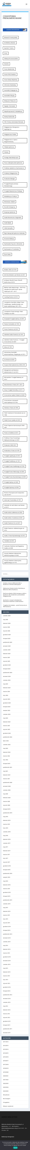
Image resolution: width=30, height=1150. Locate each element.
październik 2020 (7, 782)
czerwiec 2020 (6, 790)
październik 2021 (7, 767)
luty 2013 (5, 979)
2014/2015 (5, 1053)
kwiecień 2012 (6, 1010)
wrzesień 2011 (7, 1032)
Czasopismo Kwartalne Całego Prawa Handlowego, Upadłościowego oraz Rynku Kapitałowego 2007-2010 (14, 304)
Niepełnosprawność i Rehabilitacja (13, 111)
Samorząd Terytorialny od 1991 (12, 500)
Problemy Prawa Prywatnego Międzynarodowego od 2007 (12, 439)
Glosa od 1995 (8, 347)
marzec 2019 (6, 824)
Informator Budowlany (10, 85)
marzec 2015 (6, 915)
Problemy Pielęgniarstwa (10, 173)
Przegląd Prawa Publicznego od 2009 (14, 471)
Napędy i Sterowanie (9, 106)
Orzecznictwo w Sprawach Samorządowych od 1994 (11, 401)
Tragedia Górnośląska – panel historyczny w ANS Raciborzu (15, 605)
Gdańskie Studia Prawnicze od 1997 (13, 334)
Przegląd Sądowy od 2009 (11, 482)
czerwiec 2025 (6, 650)
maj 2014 (5, 945)
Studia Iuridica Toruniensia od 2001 (13, 517)
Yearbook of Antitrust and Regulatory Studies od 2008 (14, 547)
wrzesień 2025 (7, 646)
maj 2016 (5, 881)
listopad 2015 (6, 896)
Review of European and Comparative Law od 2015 (14, 493)
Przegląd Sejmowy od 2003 (11, 487)
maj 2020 (5, 794)
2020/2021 (5, 1076)
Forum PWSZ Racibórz (10, 74)
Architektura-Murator (9, 42)
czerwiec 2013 (6, 964)
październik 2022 (7, 737)
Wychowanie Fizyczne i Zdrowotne (13, 244)
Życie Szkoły (7, 254)
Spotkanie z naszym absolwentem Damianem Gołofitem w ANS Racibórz (13, 600)
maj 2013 (5, 968)
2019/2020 (5, 1072)
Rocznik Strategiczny (9, 207)
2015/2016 (5, 1057)
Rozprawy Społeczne (9, 212)
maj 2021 (5, 771)
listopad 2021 (6, 763)
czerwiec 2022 (6, 744)
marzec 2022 (6, 756)
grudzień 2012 (7, 987)
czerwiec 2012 (6, 1002)
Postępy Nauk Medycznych (11, 157)
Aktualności (6, 1095)
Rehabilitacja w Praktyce (10, 196)
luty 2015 (5, 919)
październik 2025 (7, 642)
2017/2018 (5, 1064)
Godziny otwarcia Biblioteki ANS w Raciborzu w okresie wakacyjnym (12, 583)
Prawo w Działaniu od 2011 (11, 432)
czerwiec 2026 (6, 615)
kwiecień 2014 (6, 949)
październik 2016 (7, 873)
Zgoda (15, 1147)
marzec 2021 (6, 778)
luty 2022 (5, 759)
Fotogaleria (6, 1102)
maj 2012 (5, 1006)
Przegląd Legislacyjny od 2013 (12, 455)
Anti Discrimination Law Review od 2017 (14, 275)
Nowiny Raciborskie (9, 116)
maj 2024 (5, 684)
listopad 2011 (6, 1025)
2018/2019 (5, 1068)
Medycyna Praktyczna (10, 101)
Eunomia (6, 64)
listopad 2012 (6, 991)
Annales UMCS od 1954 (10, 269)
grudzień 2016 (7, 866)
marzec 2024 (6, 691)
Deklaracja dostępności (8, 1136)
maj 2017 (5, 847)
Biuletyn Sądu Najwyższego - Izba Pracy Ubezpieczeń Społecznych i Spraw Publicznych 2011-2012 (14, 289)
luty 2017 (5, 858)
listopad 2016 (6, 869)
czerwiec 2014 (6, 941)
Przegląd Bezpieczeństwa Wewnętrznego (11, 185)
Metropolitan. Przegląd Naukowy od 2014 (13, 378)
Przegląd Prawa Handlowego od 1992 (14, 466)
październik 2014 (7, 934)
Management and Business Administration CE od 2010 (11, 371)
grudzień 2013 (7, 957)
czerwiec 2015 (6, 904)
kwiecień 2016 (6, 885)
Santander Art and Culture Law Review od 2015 (14, 506)
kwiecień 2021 (6, 775)
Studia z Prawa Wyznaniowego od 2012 (14, 535)
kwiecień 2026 (6, 623)
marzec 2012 (6, 1013)
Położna (6, 152)
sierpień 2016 (6, 877)
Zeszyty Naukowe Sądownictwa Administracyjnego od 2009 (12, 554)
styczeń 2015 (6, 922)
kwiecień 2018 (6, 839)
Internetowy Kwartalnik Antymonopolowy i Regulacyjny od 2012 (14, 353)
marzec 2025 (6, 657)
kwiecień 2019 (6, 820)
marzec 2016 (6, 888)
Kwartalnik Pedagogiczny (10, 90)
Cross (5, 53)
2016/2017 (5, 1060)
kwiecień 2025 (6, 653)
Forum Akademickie (9, 69)
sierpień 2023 (6, 710)
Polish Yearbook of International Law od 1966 (14, 414)
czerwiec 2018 (6, 831)
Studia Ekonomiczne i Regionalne (12, 217)
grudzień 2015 (7, 892)
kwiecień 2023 (6, 722)
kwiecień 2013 (6, 972)
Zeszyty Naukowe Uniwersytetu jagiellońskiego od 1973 (12, 561)
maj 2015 (5, 907)
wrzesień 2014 (7, 938)
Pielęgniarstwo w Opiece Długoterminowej (10, 140)
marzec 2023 (6, 725)
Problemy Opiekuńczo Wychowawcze (14, 168)
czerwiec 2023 (6, 714)
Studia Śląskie (7, 222)
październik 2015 (7, 900)
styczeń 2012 (6, 1017)
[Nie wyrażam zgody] (28, 1145)
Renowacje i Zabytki (9, 201)
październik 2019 (7, 813)
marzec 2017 (6, 854)
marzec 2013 (6, 976)
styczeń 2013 (6, 983)
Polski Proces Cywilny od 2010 (12, 420)
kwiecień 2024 (6, 687)
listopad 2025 (6, 638)
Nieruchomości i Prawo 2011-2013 (13, 384)
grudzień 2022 (7, 733)
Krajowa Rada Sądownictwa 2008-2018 (14, 365)
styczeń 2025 (6, 661)
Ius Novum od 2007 (9, 359)
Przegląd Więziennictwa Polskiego (13, 191)
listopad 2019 (6, 809)
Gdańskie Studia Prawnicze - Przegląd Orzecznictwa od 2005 (14, 341)
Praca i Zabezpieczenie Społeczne (13, 162)
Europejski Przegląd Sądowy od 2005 (14, 318)
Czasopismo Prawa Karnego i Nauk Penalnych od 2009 (13, 312)
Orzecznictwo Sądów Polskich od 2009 (14, 395)
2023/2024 (5, 1087)
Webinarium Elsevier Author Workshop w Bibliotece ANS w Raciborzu (14, 589)
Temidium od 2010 (9, 541)
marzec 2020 (6, 801)
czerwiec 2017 (6, 843)
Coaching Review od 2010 (11, 297)
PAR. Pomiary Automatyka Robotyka (13, 122)
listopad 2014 (6, 930)
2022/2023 (5, 1083)
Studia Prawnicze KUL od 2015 (12, 523)
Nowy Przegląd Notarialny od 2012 (13, 390)
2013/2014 (5, 1049)
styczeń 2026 (6, 631)
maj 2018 (5, 835)
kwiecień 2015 (6, 911)
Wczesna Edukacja (9, 238)
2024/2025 (5, 1091)
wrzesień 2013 (7, 960)
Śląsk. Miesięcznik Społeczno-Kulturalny (14, 233)
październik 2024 (7, 672)
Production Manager (9, 178)
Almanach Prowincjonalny (10, 37)
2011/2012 (5, 1041)
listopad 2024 (6, 668)
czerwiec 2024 (6, 680)
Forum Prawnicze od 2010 (11, 329)
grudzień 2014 (7, 926)
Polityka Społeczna (9, 147)
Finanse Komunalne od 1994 (11, 324)
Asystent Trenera (9, 48)
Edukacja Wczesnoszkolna (11, 58)
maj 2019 (5, 816)
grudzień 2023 (7, 703)
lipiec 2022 (6, 741)
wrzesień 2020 (7, 786)
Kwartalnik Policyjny (9, 95)
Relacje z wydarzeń (8, 1106)
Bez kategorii (6, 1098)
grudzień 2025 (7, 634)
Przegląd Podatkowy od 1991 (12, 461)
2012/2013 (5, 1045)
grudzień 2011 (7, 1021)
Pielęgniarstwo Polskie (10, 134)
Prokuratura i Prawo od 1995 (12, 450)
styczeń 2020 (6, 805)
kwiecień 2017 (6, 850)
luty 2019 (5, 828)
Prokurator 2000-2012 (10, 445)
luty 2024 (5, 695)
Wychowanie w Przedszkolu (11, 249)
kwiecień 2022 (6, 752)
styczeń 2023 (6, 729)
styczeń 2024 (6, 699)
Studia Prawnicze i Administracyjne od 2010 (14, 529)
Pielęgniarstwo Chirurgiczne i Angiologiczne (11, 128)
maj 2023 (5, 718)
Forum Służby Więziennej (10, 79)
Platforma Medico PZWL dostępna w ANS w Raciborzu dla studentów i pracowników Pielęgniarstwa (14, 595)
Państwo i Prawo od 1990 (11, 407)
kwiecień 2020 (6, 797)
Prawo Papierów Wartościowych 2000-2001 (14, 426)
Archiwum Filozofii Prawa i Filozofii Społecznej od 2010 (13, 281)
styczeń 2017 (6, 862)
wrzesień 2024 (7, 676)
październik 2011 (7, 1029)
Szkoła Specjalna (8, 228)
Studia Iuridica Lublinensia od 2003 (13, 512)
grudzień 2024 (7, 665)
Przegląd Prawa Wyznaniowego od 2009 (15, 477)
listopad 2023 (6, 706)
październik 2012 (7, 994)
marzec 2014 (6, 953)
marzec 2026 (6, 627)
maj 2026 (5, 619)
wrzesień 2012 (7, 998)
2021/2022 (5, 1079)
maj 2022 (5, 748)
